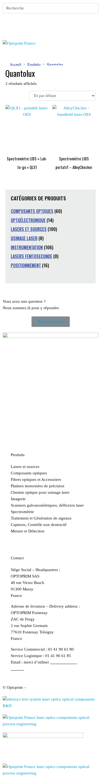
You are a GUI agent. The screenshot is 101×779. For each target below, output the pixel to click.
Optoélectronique (28, 220)
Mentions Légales (42, 687)
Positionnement (26, 265)
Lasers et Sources (29, 229)
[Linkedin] (9, 25)
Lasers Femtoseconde (31, 256)
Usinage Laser (24, 238)
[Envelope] (24, 25)
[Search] (93, 8)
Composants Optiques (32, 211)
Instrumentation (27, 247)
